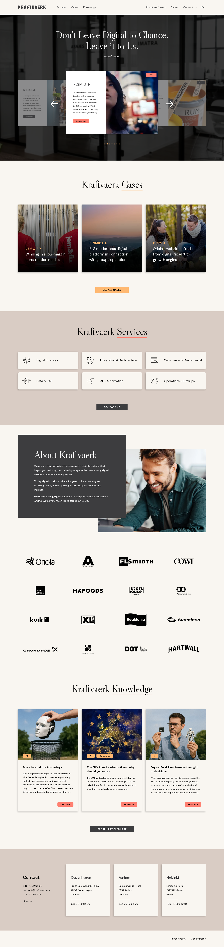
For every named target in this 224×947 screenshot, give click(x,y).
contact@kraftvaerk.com (37, 890)
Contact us (190, 7)
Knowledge (89, 7)
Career (174, 7)
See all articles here (112, 829)
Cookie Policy (198, 938)
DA (203, 7)
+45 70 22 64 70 (128, 903)
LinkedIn (27, 901)
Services (61, 7)
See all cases (112, 290)
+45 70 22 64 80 (32, 885)
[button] (104, 144)
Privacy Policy (178, 938)
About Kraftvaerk (156, 7)
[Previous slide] (56, 104)
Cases (74, 7)
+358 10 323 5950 (177, 903)
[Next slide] (168, 104)
